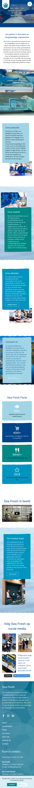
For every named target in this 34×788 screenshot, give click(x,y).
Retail (4, 730)
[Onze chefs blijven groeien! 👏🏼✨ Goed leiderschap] (9, 642)
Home (4, 723)
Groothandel (7, 726)
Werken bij (6, 740)
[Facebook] (3, 715)
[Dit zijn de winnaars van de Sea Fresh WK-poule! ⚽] (25, 642)
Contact (5, 744)
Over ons (6, 737)
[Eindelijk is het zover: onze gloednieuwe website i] (9, 663)
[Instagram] (8, 715)
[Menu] (29, 4)
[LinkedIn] (13, 715)
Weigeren (22, 784)
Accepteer (12, 784)
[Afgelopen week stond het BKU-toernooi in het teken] (25, 663)
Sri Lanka (6, 733)
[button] (12, 305)
